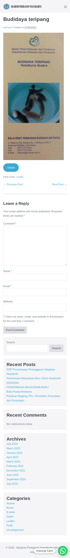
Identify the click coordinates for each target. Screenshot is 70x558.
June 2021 (13, 475)
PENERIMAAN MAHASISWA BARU (28, 387)
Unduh (11, 167)
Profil (10, 525)
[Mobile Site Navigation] (65, 6)
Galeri (10, 516)
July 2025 (12, 443)
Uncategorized (15, 530)
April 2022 (12, 457)
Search (11, 342)
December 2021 (16, 470)
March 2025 (13, 448)
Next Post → (59, 184)
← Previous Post (13, 184)
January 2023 (14, 452)
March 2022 (13, 461)
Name (7, 271)
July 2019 (12, 483)
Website (8, 301)
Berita (10, 507)
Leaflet (19, 177)
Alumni (11, 503)
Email (7, 286)
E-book (11, 512)
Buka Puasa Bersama (19, 391)
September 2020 (16, 479)
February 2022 (15, 466)
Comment (9, 223)
